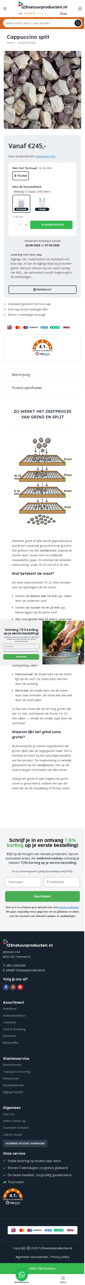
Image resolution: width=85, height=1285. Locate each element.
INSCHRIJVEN (21, 657)
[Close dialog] (82, 623)
